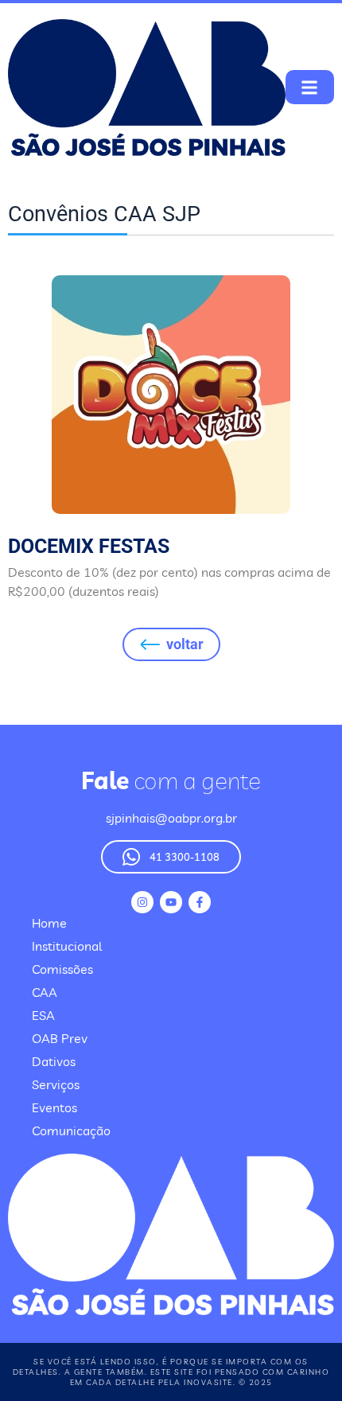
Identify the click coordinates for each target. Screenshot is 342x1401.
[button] (310, 87)
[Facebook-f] (199, 902)
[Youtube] (171, 902)
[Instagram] (142, 902)
